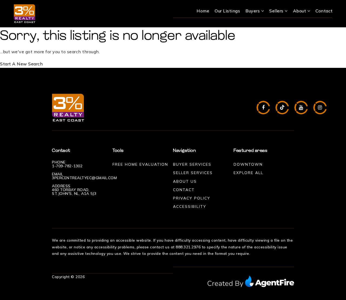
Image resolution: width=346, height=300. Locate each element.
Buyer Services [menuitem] (192, 164)
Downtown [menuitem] (248, 164)
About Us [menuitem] (185, 181)
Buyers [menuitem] (253, 11)
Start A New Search (21, 63)
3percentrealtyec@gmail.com (84, 177)
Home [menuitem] (203, 11)
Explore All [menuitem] (248, 172)
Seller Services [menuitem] (193, 172)
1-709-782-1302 (67, 166)
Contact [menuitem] (324, 11)
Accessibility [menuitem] (189, 206)
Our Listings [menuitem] (227, 11)
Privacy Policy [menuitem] (191, 198)
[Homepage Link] (24, 13)
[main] (173, 48)
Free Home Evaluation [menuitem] (140, 164)
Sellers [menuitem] (277, 11)
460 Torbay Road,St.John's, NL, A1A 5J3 (74, 191)
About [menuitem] (300, 11)
